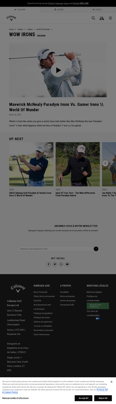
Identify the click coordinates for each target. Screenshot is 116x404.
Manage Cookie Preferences (15, 398)
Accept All (83, 398)
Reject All (103, 398)
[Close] (111, 382)
